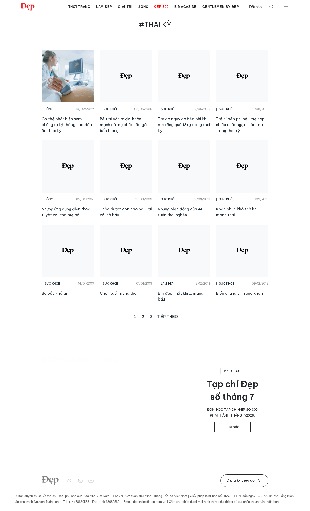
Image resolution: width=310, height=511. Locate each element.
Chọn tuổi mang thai (119, 293)
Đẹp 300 (161, 6)
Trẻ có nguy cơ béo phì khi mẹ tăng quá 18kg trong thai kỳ (184, 124)
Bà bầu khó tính (56, 293)
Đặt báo (255, 7)
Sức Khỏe (110, 109)
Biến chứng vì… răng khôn (239, 293)
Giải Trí (125, 6)
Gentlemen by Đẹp (220, 6)
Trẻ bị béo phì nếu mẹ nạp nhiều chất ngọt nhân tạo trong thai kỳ (240, 124)
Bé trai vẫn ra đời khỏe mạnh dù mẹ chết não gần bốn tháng (124, 124)
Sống (143, 6)
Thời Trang (79, 6)
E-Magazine (185, 6)
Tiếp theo (167, 317)
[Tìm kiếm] (272, 7)
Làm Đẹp (104, 6)
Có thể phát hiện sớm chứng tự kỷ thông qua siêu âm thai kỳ (67, 124)
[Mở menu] (286, 6)
